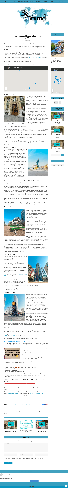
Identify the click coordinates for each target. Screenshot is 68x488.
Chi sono (20, 1)
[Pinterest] (5, 1)
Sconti (51, 1)
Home (14, 1)
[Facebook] (3, 1)
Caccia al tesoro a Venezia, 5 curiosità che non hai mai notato (10, 430)
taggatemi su (11, 393)
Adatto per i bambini (12, 404)
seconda (13, 335)
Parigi (5, 406)
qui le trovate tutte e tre (39, 43)
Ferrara (42, 106)
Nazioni (45, 1)
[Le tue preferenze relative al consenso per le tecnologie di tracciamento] (66, 486)
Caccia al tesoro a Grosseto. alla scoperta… (57, 149)
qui (46, 331)
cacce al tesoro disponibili (35, 57)
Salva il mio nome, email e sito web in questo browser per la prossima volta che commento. (23, 459)
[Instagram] (7, 1)
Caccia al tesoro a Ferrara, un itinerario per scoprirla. (42, 430)
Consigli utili (29, 404)
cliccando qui (24, 387)
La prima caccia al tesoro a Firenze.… (57, 135)
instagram (17, 393)
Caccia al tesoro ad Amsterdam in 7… (57, 121)
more (52, 64)
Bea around (36, 486)
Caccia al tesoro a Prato (43, 411)
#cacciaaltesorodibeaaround (37, 393)
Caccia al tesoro (21, 404)
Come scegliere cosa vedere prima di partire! (26, 430)
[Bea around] (34, 17)
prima (5, 335)
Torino (39, 106)
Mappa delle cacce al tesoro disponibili (33, 1)
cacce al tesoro (34, 396)
